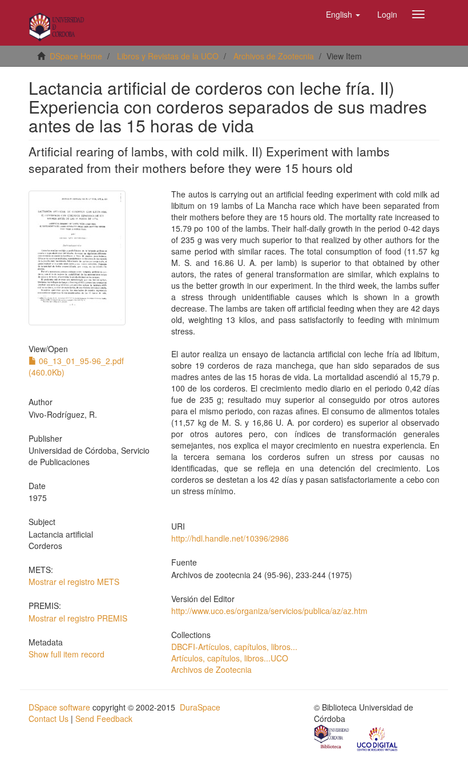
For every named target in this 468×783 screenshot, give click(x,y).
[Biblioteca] (332, 738)
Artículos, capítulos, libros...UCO (229, 658)
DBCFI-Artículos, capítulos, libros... (234, 646)
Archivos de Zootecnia (273, 56)
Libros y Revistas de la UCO (168, 56)
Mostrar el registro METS (74, 581)
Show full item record (66, 654)
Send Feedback (103, 718)
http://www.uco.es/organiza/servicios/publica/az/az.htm (269, 610)
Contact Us (48, 718)
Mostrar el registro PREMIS (78, 618)
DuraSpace (200, 707)
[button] (343, 14)
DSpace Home (76, 56)
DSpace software (59, 707)
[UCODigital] (378, 738)
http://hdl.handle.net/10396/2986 (230, 538)
